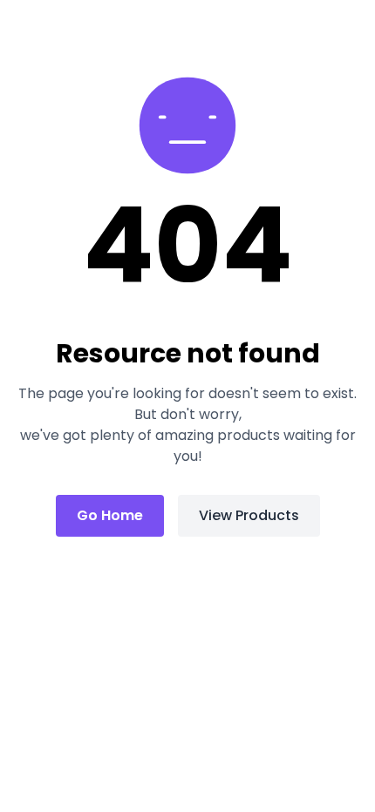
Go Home (110, 515)
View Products (249, 515)
